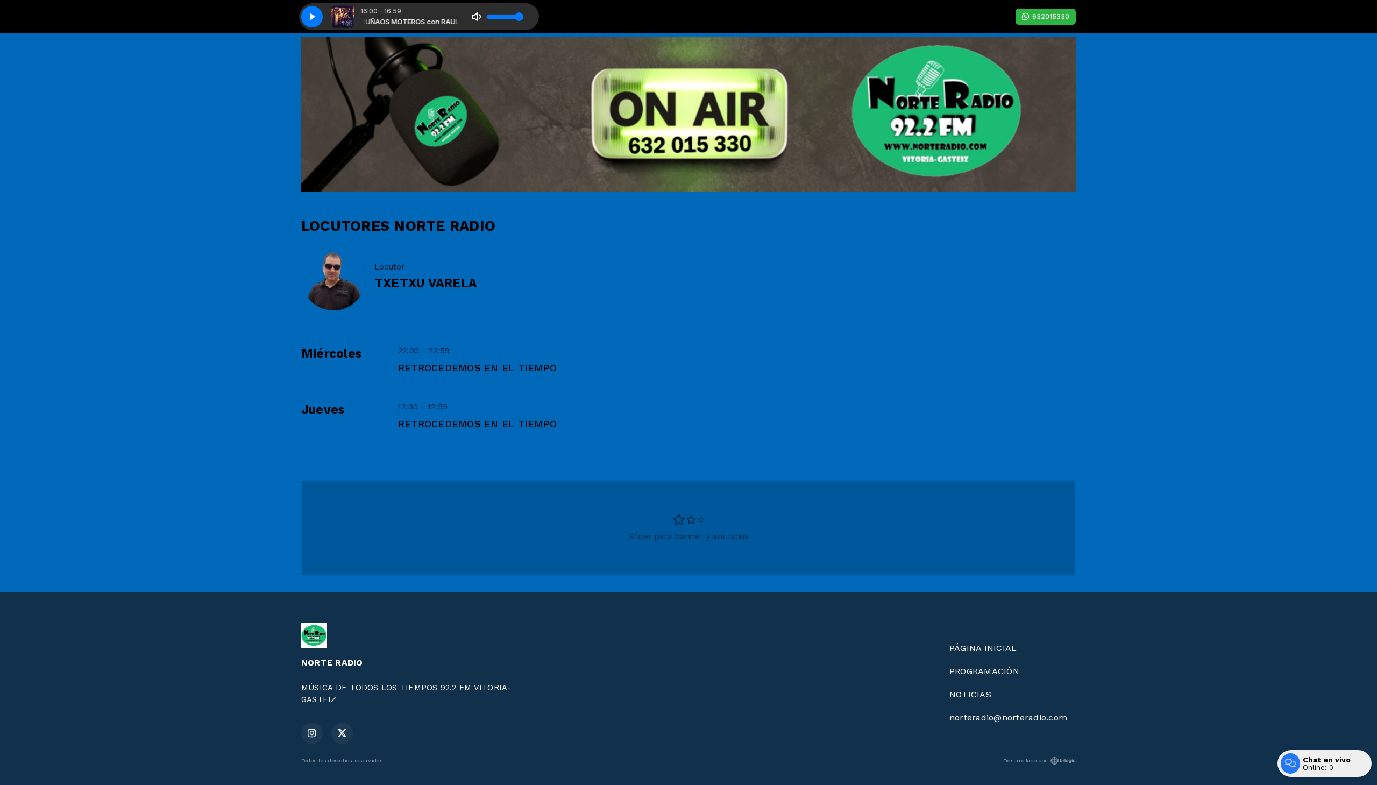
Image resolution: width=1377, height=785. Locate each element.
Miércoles (331, 353)
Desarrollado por (1025, 760)
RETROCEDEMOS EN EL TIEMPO (477, 367)
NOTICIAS (970, 694)
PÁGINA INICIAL (983, 648)
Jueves (323, 409)
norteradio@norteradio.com (1008, 717)
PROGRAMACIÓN (984, 671)
